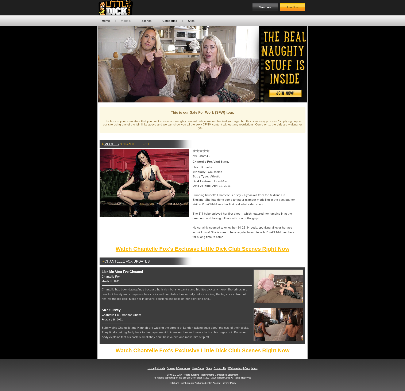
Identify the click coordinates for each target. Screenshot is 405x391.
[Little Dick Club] (132, 7)
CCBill (172, 383)
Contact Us (220, 368)
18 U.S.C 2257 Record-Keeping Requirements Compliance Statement (202, 374)
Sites (191, 20)
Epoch (183, 383)
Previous (91, 64)
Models (126, 20)
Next (313, 64)
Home (106, 20)
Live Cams (198, 368)
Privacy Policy (229, 383)
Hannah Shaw (131, 314)
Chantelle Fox (111, 276)
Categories (169, 20)
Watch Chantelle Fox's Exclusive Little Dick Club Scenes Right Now (202, 249)
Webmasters (235, 368)
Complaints (251, 368)
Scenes (146, 20)
